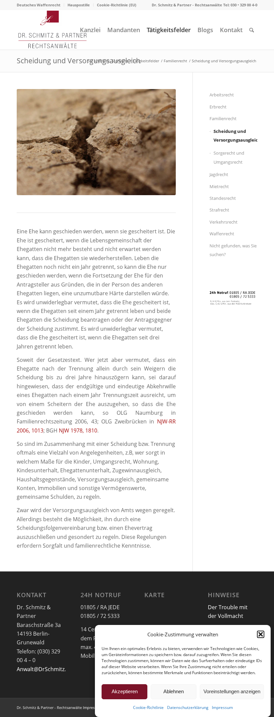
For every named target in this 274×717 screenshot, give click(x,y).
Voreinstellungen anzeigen (231, 691)
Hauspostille (78, 4)
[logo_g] (53, 30)
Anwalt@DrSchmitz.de (44, 669)
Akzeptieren (125, 691)
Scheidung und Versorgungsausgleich (78, 60)
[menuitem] (40, 5)
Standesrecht (223, 198)
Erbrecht (218, 107)
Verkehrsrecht (224, 222)
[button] (260, 634)
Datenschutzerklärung (188, 707)
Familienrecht (223, 118)
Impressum (222, 707)
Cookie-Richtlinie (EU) (116, 4)
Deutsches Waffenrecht (38, 4)
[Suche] (251, 30)
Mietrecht (219, 186)
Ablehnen (173, 691)
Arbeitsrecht (222, 95)
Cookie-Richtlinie (148, 707)
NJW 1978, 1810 (78, 430)
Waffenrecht (222, 234)
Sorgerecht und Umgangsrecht (229, 157)
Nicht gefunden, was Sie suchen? (233, 250)
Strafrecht (219, 210)
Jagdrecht (219, 174)
